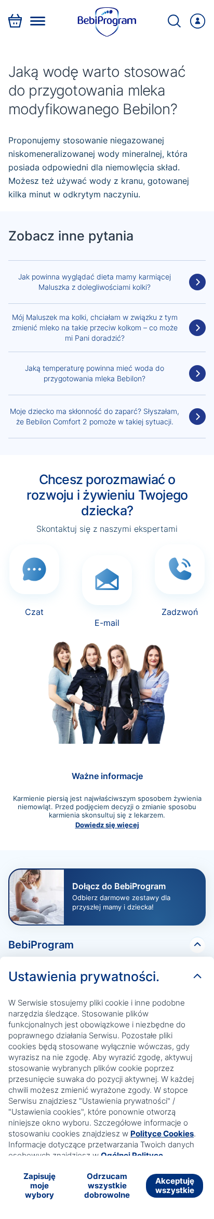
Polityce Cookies (162, 1133)
